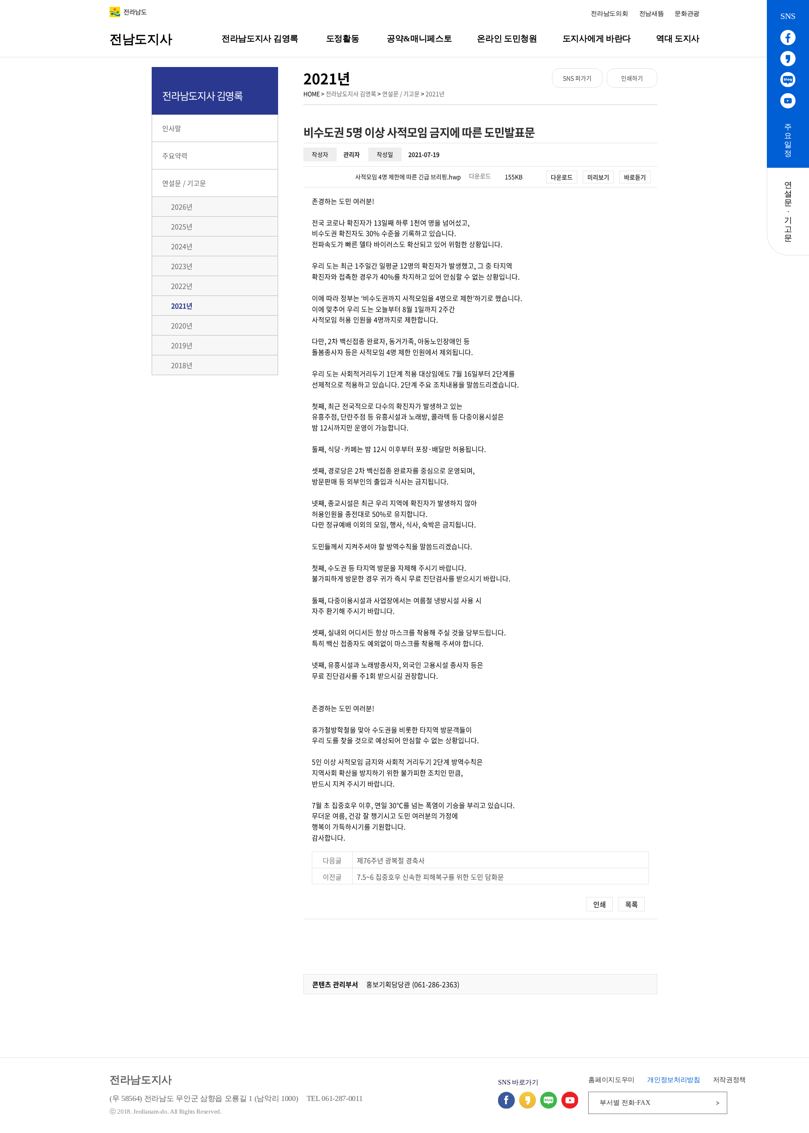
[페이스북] (506, 1106)
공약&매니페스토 (419, 38)
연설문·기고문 (788, 211)
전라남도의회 (609, 13)
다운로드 (480, 176)
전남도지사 (141, 39)
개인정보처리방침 (673, 1079)
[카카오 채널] (527, 1106)
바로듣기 (635, 177)
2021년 (435, 93)
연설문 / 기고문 (401, 93)
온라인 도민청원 (507, 38)
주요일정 (788, 140)
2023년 (182, 266)
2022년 (182, 286)
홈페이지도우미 (611, 1079)
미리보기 (598, 177)
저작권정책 (729, 1079)
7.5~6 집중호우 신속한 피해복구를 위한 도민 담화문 (430, 877)
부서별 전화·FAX (625, 1102)
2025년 (182, 226)
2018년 (182, 365)
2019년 (182, 345)
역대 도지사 (677, 38)
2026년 (182, 206)
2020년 (182, 325)
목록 (631, 904)
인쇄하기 (632, 78)
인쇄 (599, 904)
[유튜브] (569, 1106)
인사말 (171, 128)
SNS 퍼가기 (577, 78)
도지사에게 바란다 (597, 38)
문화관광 (687, 13)
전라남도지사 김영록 (260, 38)
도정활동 (342, 38)
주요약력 (175, 155)
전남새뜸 (651, 13)
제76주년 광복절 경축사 (391, 860)
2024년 (182, 246)
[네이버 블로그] (548, 1106)
